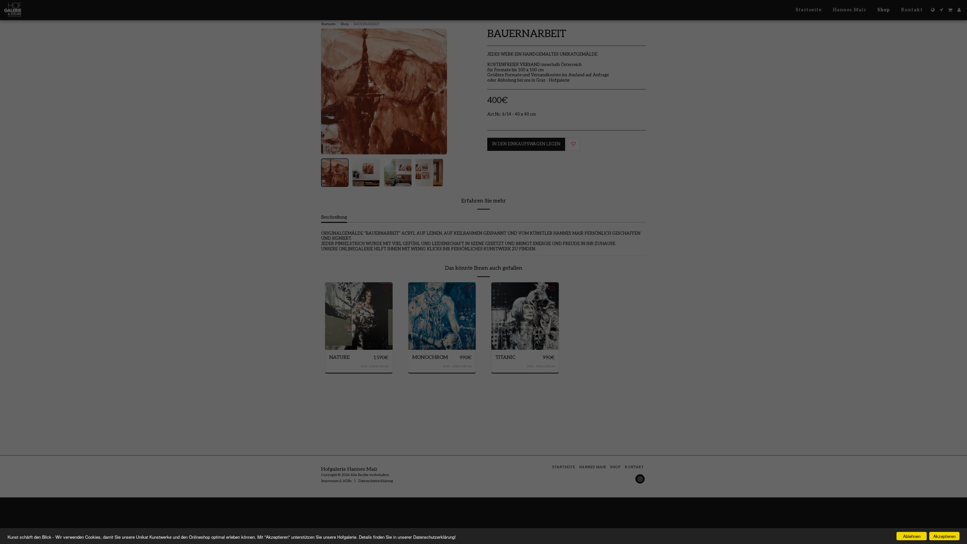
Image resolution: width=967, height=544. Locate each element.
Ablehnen (911, 536)
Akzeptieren (944, 536)
